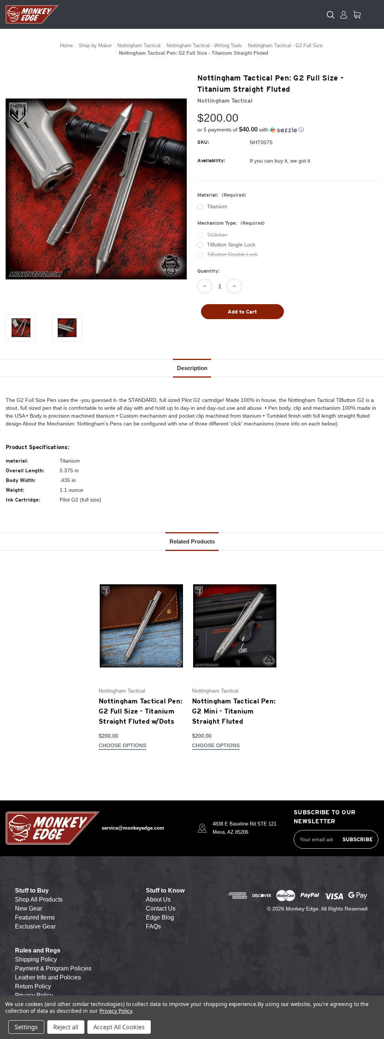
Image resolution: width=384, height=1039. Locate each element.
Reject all (65, 1027)
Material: (221, 195)
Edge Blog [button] (160, 917)
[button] (287, 129)
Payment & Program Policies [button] (53, 968)
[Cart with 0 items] (357, 14)
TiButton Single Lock (231, 245)
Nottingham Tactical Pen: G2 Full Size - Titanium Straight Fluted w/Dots (140, 711)
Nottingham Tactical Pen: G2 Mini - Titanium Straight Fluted (234, 711)
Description (192, 368)
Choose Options (122, 745)
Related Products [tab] (192, 541)
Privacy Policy (115, 1010)
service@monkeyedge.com (133, 828)
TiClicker (217, 235)
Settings (26, 1027)
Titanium (217, 206)
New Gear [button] (28, 908)
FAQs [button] (153, 926)
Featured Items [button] (35, 917)
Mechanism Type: (231, 223)
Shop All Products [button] (39, 899)
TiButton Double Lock (232, 254)
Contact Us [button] (161, 908)
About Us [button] (158, 899)
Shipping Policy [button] (36, 959)
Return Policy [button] (33, 986)
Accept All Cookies (119, 1027)
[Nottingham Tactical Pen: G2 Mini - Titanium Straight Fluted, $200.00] (234, 626)
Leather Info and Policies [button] (48, 977)
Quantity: (208, 271)
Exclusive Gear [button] (35, 926)
